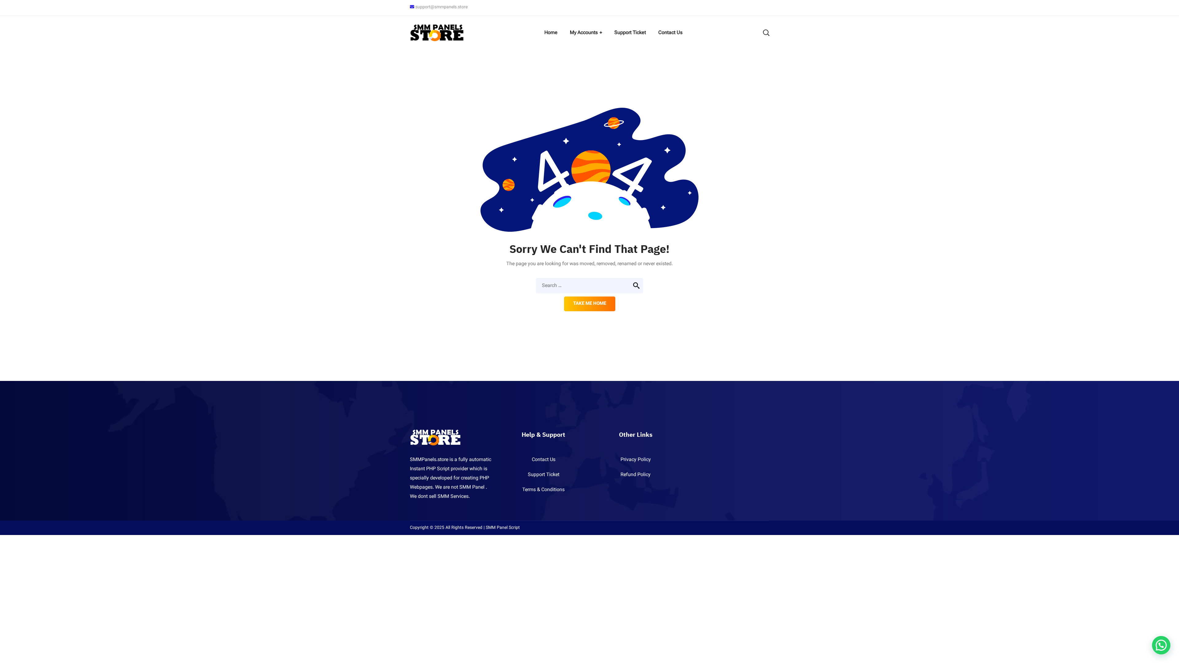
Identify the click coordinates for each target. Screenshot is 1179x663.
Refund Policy (636, 475)
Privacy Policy (636, 460)
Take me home (589, 303)
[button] (1161, 645)
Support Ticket (543, 475)
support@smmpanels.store (441, 7)
